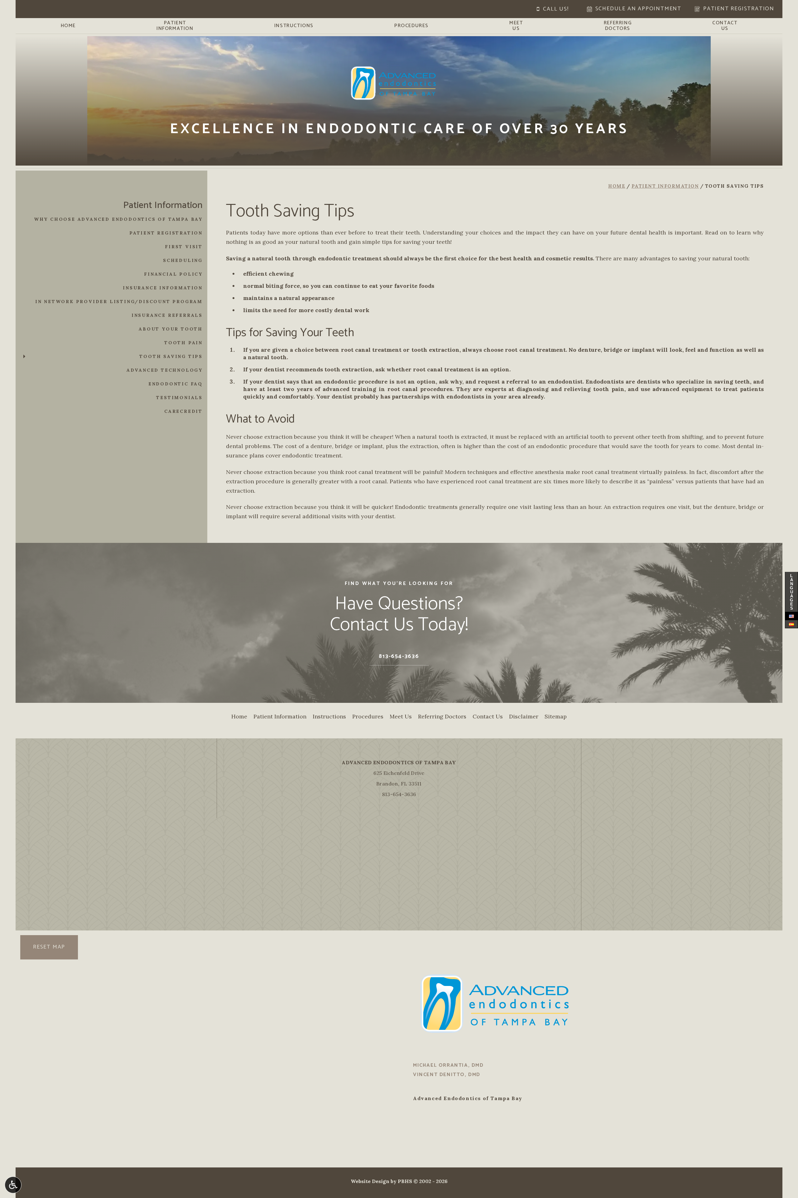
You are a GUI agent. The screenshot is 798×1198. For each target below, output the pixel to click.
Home (68, 26)
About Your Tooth (171, 329)
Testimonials (179, 397)
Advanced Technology (165, 370)
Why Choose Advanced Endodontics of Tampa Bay (118, 219)
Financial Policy (173, 274)
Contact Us (488, 716)
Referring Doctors (442, 716)
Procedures (411, 26)
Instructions (294, 26)
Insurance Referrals (167, 315)
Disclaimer (523, 716)
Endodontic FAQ (175, 384)
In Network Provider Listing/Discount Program (119, 301)
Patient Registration (166, 233)
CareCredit (183, 411)
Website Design (370, 1181)
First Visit (184, 246)
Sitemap (556, 716)
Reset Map (49, 947)
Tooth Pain (183, 342)
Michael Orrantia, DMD (448, 1065)
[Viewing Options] (13, 1184)
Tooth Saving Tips (171, 356)
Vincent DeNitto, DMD (446, 1074)
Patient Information (665, 186)
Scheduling (183, 260)
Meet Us (401, 716)
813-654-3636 (399, 794)
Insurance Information (163, 288)
